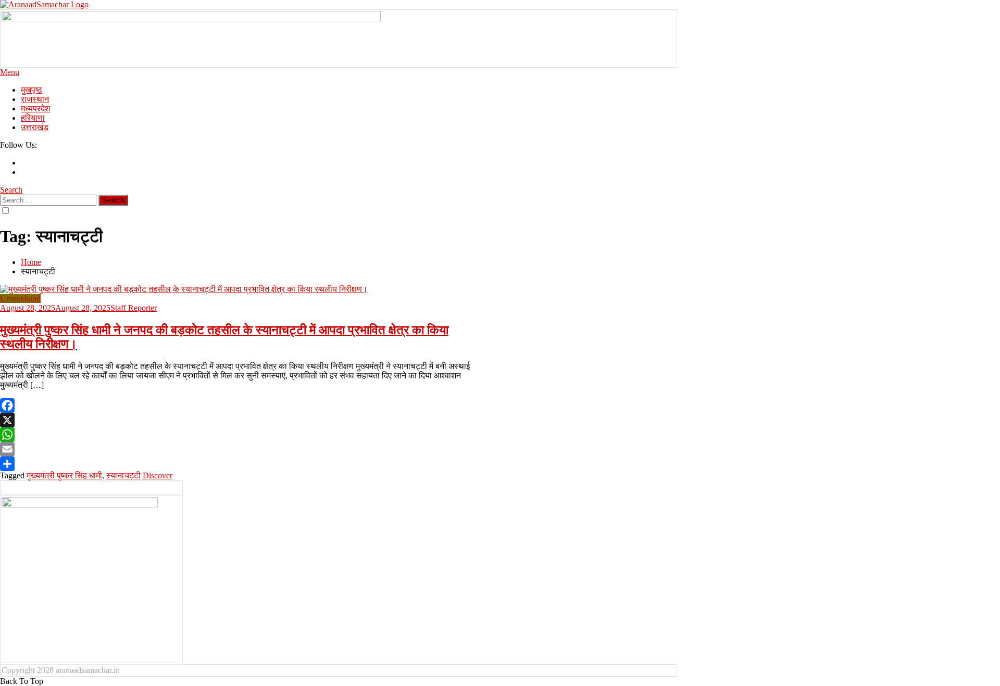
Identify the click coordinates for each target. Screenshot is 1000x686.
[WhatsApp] (237, 434)
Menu (9, 72)
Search (11, 189)
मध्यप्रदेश (35, 108)
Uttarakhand (20, 298)
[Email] (237, 449)
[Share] (237, 463)
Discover (157, 475)
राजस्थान (35, 99)
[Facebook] (237, 405)
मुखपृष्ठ (31, 89)
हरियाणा (33, 117)
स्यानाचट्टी (123, 475)
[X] (237, 420)
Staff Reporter (133, 307)
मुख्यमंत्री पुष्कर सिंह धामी (64, 475)
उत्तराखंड (34, 127)
